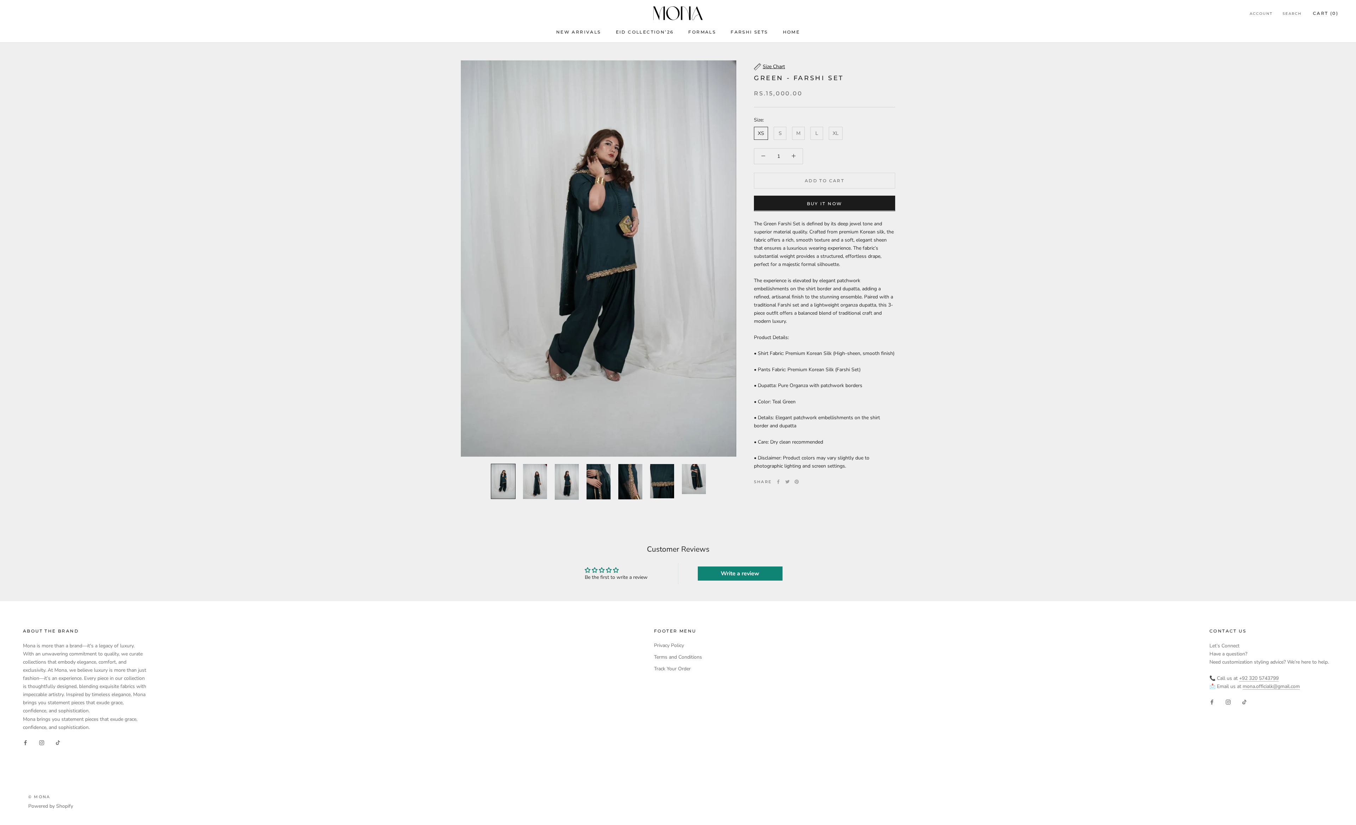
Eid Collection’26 (645, 32)
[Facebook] (778, 482)
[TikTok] (57, 742)
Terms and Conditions (678, 657)
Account (1261, 13)
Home (791, 32)
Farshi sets (749, 32)
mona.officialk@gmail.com (1271, 686)
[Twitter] (787, 482)
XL (836, 133)
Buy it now (825, 203)
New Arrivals (578, 32)
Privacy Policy (669, 645)
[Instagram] (41, 742)
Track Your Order (672, 668)
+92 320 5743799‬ (1259, 678)
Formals (702, 32)
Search (1292, 13)
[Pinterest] (797, 482)
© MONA (39, 796)
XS (761, 133)
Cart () (1325, 13)
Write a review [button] (740, 573)
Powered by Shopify (50, 806)
